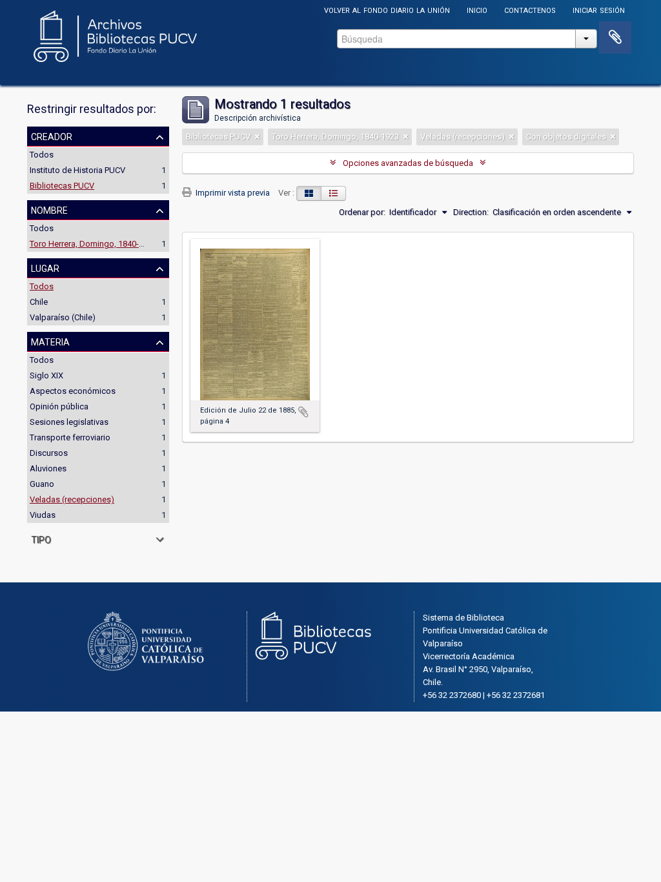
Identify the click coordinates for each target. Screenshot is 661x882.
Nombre (49, 209)
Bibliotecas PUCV (62, 185)
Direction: (471, 212)
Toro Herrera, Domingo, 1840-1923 (93, 244)
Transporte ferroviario (70, 437)
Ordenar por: (362, 212)
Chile (39, 302)
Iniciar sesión (599, 9)
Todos (42, 154)
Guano (42, 484)
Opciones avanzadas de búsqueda (408, 163)
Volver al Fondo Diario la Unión (387, 9)
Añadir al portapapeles (303, 411)
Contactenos (530, 9)
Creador (51, 135)
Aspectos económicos (73, 391)
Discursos (49, 453)
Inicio (477, 9)
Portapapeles (615, 37)
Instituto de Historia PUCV (77, 170)
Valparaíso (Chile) (63, 317)
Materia (50, 341)
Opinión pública (59, 406)
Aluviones (48, 468)
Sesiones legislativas (69, 422)
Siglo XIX (46, 375)
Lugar (45, 267)
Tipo (41, 538)
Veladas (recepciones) (72, 499)
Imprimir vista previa (232, 193)
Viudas (43, 515)
